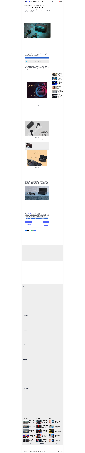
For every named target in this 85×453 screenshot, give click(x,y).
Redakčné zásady (37, 451)
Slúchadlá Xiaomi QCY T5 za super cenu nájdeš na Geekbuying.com (37, 218)
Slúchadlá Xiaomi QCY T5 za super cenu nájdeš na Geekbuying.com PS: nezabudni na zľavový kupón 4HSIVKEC (37, 57)
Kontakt (44, 451)
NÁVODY (36, 1)
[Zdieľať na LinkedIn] (29, 230)
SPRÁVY (34, 1)
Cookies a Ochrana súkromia (32, 451)
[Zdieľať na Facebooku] (26, 230)
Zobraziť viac (57, 99)
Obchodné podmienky (25, 451)
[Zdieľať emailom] (33, 230)
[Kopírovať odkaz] (35, 230)
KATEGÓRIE (43, 1)
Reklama (40, 451)
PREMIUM (31, 1)
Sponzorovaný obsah (27, 5)
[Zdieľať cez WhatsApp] (31, 230)
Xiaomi (34, 5)
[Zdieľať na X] (28, 230)
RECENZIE (39, 1)
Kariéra (42, 451)
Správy (31, 5)
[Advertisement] (37, 17)
